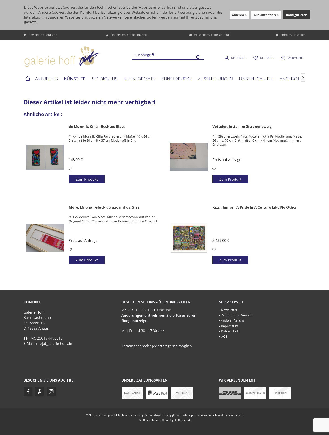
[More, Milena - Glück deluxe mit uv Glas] (45, 238)
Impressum (229, 326)
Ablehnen (239, 15)
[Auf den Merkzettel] (71, 169)
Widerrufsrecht (232, 320)
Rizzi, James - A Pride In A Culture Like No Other (254, 207)
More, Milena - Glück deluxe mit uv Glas (104, 207)
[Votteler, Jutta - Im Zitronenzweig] (189, 157)
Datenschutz (230, 331)
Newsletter (229, 310)
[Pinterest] (39, 391)
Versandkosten (154, 415)
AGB (224, 336)
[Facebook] (28, 391)
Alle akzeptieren (266, 15)
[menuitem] (292, 57)
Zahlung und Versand (237, 315)
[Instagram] (51, 391)
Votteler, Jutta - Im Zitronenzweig (242, 126)
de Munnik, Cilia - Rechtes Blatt (97, 126)
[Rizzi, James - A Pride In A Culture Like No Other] (189, 238)
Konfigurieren (296, 15)
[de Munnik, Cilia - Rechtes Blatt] (45, 157)
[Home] (28, 79)
